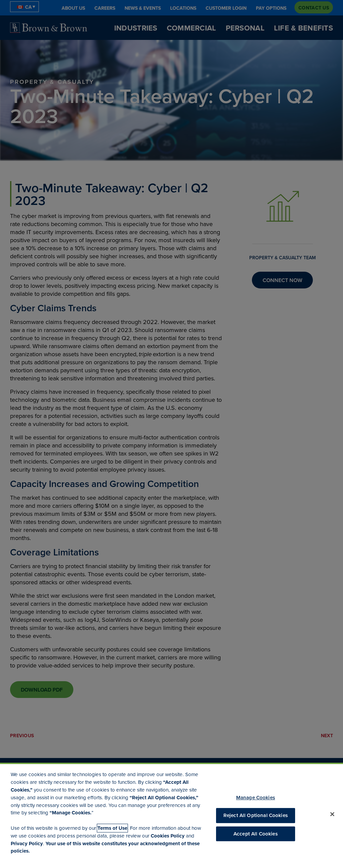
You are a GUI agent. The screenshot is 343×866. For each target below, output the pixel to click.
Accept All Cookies (255, 833)
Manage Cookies (255, 797)
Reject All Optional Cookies (255, 815)
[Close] (332, 814)
